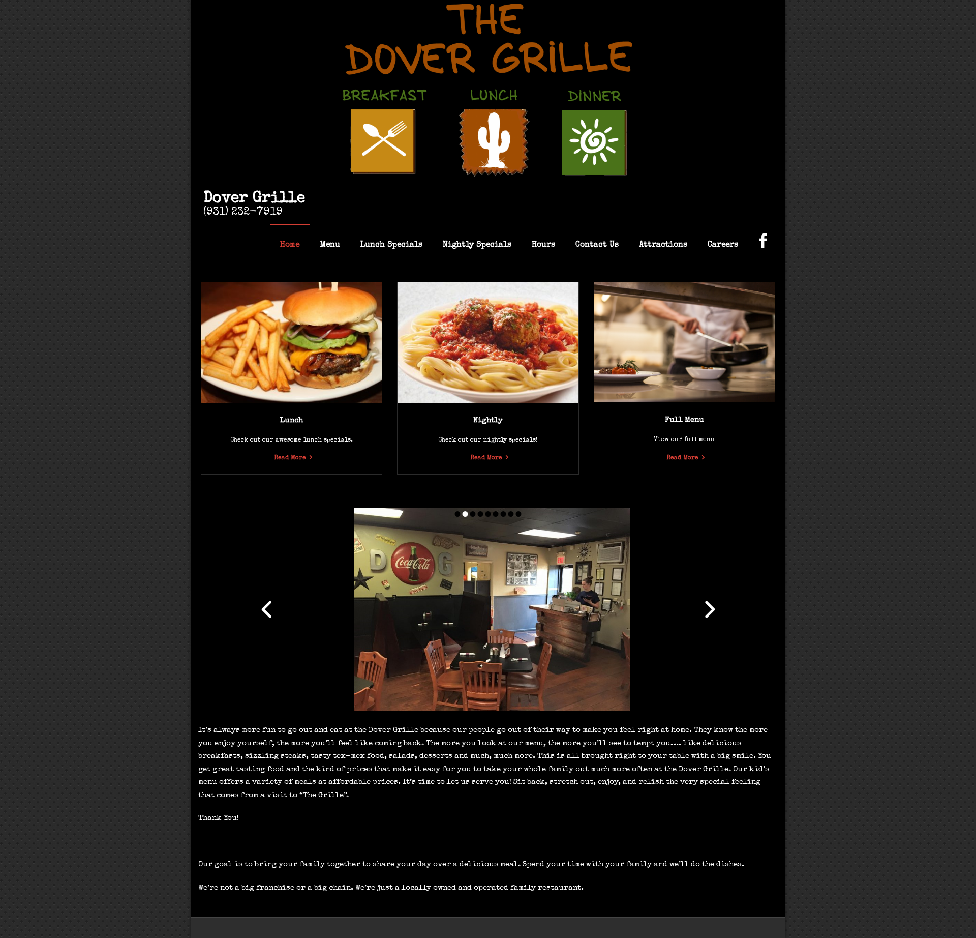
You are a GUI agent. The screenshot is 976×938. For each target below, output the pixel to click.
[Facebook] (763, 245)
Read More (290, 458)
